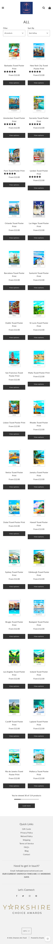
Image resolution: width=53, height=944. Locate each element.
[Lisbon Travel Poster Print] (14, 408)
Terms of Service (26, 843)
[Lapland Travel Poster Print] (39, 707)
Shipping (26, 840)
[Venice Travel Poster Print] (14, 458)
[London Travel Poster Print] (39, 156)
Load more (27, 806)
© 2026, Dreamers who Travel (17, 938)
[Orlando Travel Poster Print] (14, 209)
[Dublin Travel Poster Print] (14, 308)
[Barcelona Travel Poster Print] (14, 259)
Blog (26, 851)
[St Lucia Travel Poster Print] (39, 308)
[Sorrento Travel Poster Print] (39, 104)
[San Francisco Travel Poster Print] (14, 358)
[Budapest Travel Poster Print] (39, 607)
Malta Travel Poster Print (39, 373)
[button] (10, 71)
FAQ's (26, 847)
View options (14, 83)
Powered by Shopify (37, 938)
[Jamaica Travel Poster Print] (39, 458)
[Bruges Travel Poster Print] (14, 607)
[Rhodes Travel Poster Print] (39, 408)
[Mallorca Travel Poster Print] (39, 757)
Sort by (31, 28)
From (14, 75)
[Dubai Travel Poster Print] (14, 508)
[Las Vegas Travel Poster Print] (39, 209)
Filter (5, 28)
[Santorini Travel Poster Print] (39, 259)
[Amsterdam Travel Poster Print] (14, 104)
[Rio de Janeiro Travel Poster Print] (14, 757)
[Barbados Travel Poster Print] (14, 51)
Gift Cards (26, 829)
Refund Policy (27, 836)
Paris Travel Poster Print (14, 171)
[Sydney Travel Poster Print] (14, 558)
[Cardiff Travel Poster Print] (14, 707)
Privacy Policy (26, 832)
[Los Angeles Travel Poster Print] (14, 657)
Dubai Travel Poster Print (14, 522)
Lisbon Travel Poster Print (14, 422)
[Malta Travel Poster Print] (39, 358)
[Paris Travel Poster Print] (14, 156)
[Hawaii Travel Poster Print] (39, 508)
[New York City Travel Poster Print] (39, 51)
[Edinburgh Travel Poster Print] (39, 558)
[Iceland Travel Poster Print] (39, 657)
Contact (26, 854)
